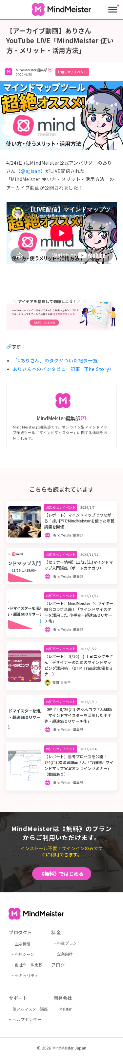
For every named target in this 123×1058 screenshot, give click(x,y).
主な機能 (23, 943)
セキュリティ (26, 975)
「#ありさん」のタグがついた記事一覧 (55, 360)
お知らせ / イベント (72, 71)
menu (112, 9)
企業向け (65, 954)
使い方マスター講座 (30, 1009)
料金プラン (67, 943)
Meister (65, 1009)
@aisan (31, 171)
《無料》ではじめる (61, 873)
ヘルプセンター (26, 1019)
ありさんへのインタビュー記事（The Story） (63, 369)
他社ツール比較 (28, 964)
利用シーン (24, 954)
